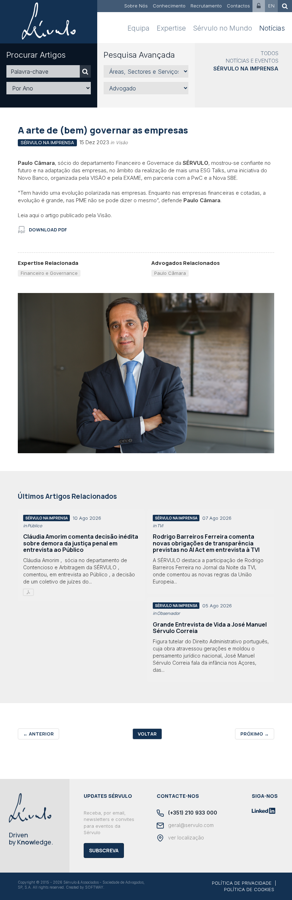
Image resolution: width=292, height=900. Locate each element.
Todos (269, 53)
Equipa (138, 28)
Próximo (254, 734)
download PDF (48, 229)
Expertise (171, 28)
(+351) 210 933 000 (192, 813)
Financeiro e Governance (49, 273)
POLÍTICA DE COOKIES (249, 889)
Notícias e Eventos (252, 60)
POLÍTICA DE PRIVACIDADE (242, 883)
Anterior (38, 734)
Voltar (147, 734)
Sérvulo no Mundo (222, 28)
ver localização (185, 837)
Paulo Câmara (170, 273)
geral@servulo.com (190, 825)
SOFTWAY (94, 887)
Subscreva (104, 850)
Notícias (272, 28)
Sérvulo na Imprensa (245, 68)
